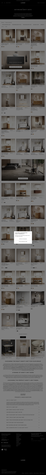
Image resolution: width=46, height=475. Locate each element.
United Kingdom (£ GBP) (23, 241)
